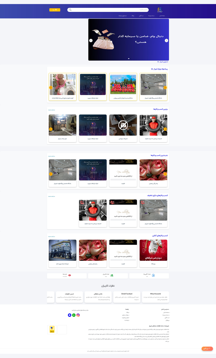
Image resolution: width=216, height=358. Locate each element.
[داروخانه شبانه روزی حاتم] (62, 261)
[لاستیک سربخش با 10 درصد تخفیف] (93, 220)
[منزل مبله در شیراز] (93, 135)
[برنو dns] (153, 261)
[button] (91, 40)
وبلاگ (133, 16)
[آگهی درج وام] (128, 60)
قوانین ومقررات (125, 318)
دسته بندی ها (151, 16)
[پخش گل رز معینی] (93, 261)
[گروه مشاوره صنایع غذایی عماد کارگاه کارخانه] (93, 95)
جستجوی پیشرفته (123, 16)
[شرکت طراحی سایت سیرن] (62, 135)
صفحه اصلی (162, 16)
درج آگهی (206, 349)
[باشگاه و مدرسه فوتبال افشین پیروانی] (153, 95)
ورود (53, 10)
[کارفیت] (62, 95)
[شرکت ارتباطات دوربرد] (123, 95)
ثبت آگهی (141, 16)
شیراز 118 (108, 351)
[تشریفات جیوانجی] (153, 135)
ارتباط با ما (127, 320)
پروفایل (167, 320)
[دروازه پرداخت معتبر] (52, 333)
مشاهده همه (51, 110)
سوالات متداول (125, 315)
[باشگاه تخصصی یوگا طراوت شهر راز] (153, 220)
